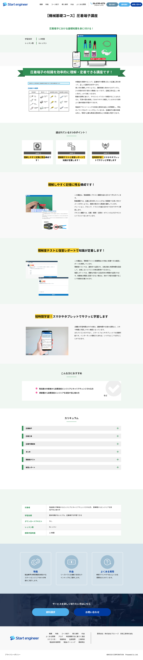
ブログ (60, 636)
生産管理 (72, 639)
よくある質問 (81, 4)
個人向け (112, 4)
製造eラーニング (69, 642)
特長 (47, 4)
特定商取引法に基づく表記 (75, 636)
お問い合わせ (136, 4)
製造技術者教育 (55, 642)
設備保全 (63, 639)
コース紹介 (55, 4)
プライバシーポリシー (13, 654)
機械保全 (82, 642)
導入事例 (65, 4)
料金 (72, 4)
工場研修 (82, 639)
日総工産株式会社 (126, 633)
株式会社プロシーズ (112, 633)
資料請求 (124, 4)
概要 (41, 4)
